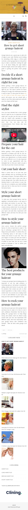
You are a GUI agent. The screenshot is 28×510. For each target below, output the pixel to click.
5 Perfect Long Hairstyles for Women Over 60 (14, 446)
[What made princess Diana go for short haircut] (7, 365)
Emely (4, 333)
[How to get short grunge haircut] (7, 349)
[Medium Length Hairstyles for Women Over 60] (7, 402)
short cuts (10, 330)
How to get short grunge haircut (13, 341)
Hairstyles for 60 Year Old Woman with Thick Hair (14, 375)
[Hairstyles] (14, 7)
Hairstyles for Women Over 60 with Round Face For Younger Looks (13, 428)
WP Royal (17, 507)
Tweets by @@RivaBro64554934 (11, 485)
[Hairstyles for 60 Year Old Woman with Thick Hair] (7, 384)
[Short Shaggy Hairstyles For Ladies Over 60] (7, 419)
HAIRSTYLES (5, 469)
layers (4, 330)
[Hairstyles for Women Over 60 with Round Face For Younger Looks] (7, 437)
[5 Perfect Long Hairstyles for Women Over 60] (7, 453)
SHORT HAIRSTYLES (14, 42)
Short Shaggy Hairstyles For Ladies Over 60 (13, 411)
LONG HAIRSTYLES (7, 472)
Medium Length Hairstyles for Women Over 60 (13, 393)
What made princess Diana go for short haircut (14, 358)
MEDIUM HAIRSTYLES (8, 476)
